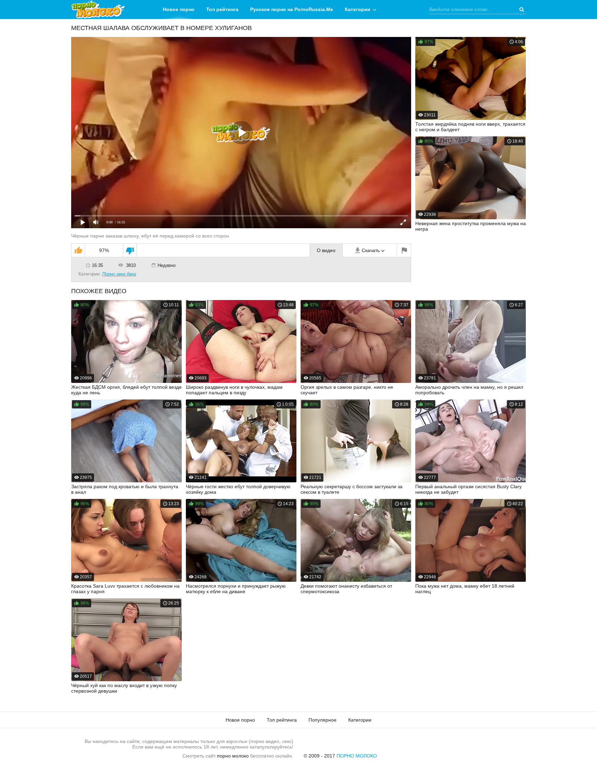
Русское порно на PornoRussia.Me (291, 9)
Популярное (323, 720)
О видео (326, 250)
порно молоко (233, 756)
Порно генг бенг (119, 274)
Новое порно (179, 9)
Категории (357, 9)
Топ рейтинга (222, 9)
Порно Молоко (357, 756)
